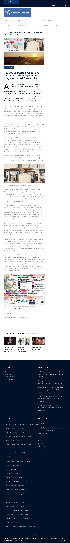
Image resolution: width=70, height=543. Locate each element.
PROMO (40, 444)
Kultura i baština (8, 67)
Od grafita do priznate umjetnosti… (23, 349)
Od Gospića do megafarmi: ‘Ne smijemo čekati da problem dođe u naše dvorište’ (43, 2)
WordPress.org (9, 379)
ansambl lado (10, 428)
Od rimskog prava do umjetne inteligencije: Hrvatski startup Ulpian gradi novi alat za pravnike (51, 374)
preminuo (9, 490)
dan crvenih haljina (12, 432)
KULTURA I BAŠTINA (24, 26)
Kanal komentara (10, 377)
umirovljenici (10, 514)
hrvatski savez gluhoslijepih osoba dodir (18, 445)
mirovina (8, 473)
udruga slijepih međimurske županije (17, 510)
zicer (7, 522)
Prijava (7, 372)
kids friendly (10, 457)
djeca (22, 432)
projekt (21, 494)
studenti (23, 506)
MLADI (17, 21)
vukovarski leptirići (22, 514)
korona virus (10, 461)
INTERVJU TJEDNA (9, 26)
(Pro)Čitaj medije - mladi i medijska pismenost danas (22, 424)
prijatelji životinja (20, 490)
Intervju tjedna (42, 427)
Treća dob (41, 450)
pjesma (25, 481)
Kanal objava (9, 374)
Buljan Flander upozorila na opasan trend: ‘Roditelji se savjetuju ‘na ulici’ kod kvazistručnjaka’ (50, 390)
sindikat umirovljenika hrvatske (15, 502)
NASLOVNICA (8, 21)
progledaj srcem (11, 494)
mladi (16, 473)
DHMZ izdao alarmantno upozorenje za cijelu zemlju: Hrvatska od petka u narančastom (50, 398)
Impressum (41, 423)
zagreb (8, 518)
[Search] (65, 5)
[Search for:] (56, 5)
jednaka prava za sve (20, 449)
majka (8, 465)
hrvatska (20, 441)
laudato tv (20, 461)
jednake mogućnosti (12, 453)
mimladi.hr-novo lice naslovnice (16, 469)
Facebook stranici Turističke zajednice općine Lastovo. (20, 309)
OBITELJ (25, 21)
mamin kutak (17, 465)
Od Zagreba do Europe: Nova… (37, 348)
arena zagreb (22, 428)
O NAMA (55, 26)
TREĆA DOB (35, 21)
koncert (19, 457)
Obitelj (40, 440)
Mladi (39, 437)
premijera (22, 486)
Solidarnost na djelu (44, 447)
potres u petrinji (11, 486)
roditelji (8, 498)
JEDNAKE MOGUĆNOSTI (41, 26)
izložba (8, 449)
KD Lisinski (25, 453)
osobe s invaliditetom (13, 481)
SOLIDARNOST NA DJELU (50, 21)
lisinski (28, 461)
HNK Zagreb (10, 441)
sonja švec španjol (11, 506)
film (28, 432)
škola (13, 522)
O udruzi (63, 540)
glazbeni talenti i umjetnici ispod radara (18, 436)
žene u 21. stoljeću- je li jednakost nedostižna (20, 527)
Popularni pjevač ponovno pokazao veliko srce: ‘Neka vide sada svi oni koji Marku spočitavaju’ (50, 407)
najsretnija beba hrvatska (14, 477)
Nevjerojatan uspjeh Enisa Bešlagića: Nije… (9, 349)
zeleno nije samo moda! (21, 518)
